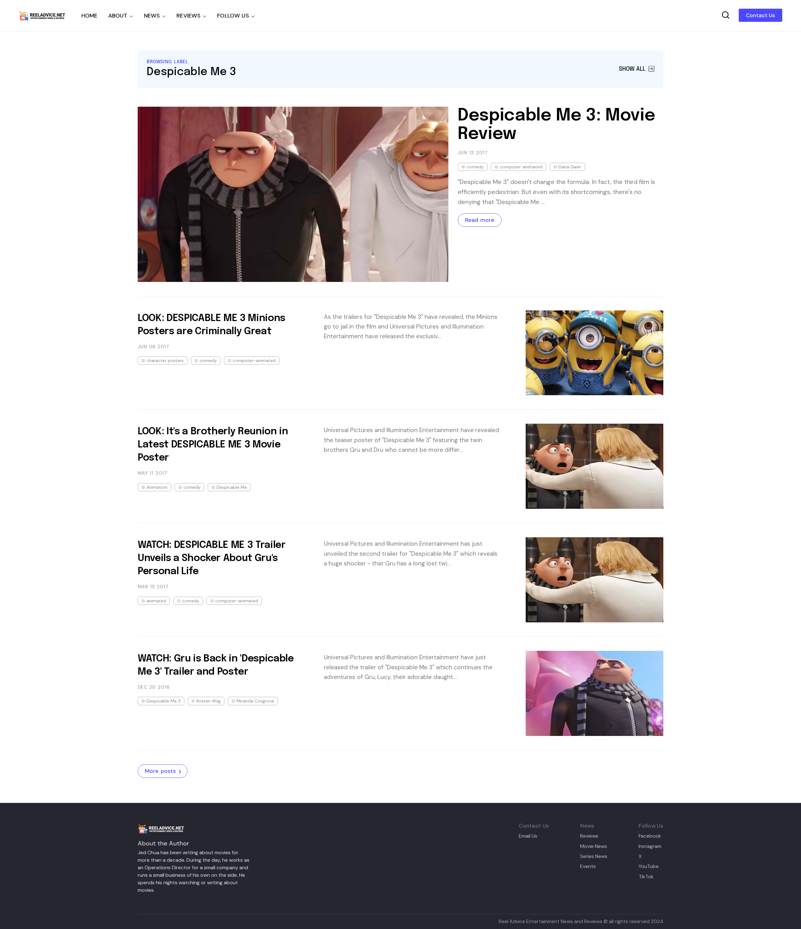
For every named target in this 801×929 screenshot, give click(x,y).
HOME (89, 15)
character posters (165, 360)
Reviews (589, 836)
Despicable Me (232, 487)
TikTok (646, 877)
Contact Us (760, 15)
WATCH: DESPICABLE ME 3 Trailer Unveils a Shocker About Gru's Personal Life (212, 558)
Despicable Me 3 (163, 701)
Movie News (593, 846)
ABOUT (117, 15)
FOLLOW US (233, 15)
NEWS (152, 15)
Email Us (528, 836)
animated (156, 601)
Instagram (650, 846)
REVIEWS (188, 15)
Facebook (650, 836)
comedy (475, 167)
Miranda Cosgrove (255, 701)
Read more (479, 220)
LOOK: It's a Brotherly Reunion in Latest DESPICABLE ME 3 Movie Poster (213, 445)
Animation (156, 487)
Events (588, 866)
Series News (593, 856)
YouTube (649, 866)
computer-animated (521, 167)
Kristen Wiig (208, 701)
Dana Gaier (570, 167)
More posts (160, 771)
